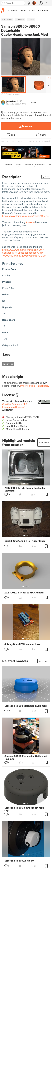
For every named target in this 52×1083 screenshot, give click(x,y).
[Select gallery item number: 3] (28, 586)
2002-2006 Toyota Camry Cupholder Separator (24, 489)
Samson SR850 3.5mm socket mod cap (24, 809)
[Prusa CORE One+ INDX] (26, 152)
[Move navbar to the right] (49, 10)
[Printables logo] (2, 10)
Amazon (30, 222)
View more (44, 442)
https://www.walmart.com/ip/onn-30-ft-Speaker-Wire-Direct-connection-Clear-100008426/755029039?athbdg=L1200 (24, 252)
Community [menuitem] (44, 10)
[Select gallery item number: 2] (27, 483)
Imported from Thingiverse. (34, 385)
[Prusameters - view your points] (34, 3)
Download (27, 126)
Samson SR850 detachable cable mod (25, 705)
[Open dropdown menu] (49, 26)
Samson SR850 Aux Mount (19, 860)
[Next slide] (48, 84)
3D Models (8, 19)
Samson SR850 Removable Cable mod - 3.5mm (25, 757)
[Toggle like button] (6, 494)
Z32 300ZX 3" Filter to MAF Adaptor (24, 592)
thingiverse (8, 364)
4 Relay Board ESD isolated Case (22, 644)
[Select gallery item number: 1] (24, 483)
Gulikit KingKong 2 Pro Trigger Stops (24, 541)
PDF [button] (47, 176)
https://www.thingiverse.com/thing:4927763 (25, 215)
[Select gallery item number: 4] (29, 700)
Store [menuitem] (23, 10)
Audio (32, 19)
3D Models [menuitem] (12, 10)
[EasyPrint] (29, 3)
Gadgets (21, 19)
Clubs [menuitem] (32, 10)
